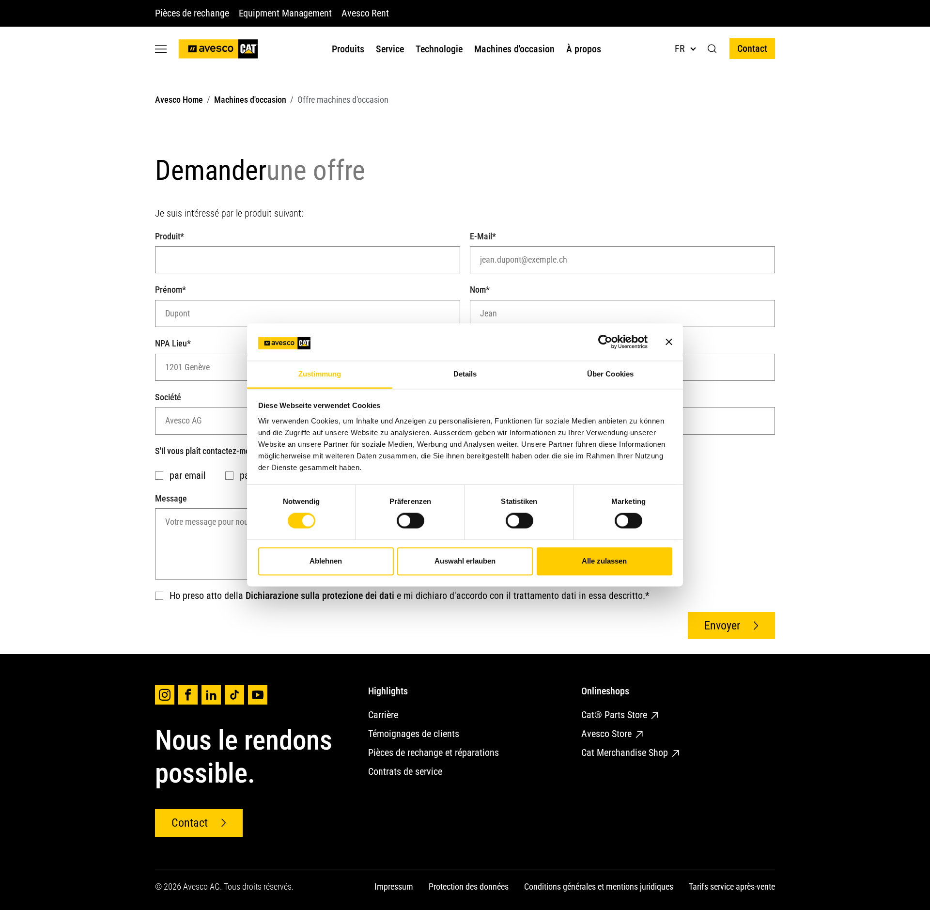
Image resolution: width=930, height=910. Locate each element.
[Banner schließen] (669, 342)
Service (390, 49)
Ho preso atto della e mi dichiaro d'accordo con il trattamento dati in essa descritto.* (408, 595)
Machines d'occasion (514, 49)
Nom (480, 289)
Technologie (439, 49)
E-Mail (483, 236)
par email (186, 475)
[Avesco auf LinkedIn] (211, 695)
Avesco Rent (365, 13)
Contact (752, 48)
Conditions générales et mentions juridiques (598, 886)
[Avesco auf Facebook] (188, 695)
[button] (712, 49)
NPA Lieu (173, 343)
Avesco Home (179, 99)
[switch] (410, 521)
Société (168, 397)
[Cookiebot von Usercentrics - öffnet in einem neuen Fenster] (605, 342)
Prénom (170, 289)
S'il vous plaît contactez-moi (205, 451)
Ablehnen (326, 561)
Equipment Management (285, 13)
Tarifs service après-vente (732, 886)
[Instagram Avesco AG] (164, 695)
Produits (348, 49)
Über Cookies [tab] (610, 374)
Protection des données (469, 886)
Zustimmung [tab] (319, 374)
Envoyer (722, 625)
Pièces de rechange (192, 13)
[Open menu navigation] (161, 49)
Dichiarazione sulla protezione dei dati (320, 595)
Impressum (393, 886)
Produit (169, 236)
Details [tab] (465, 374)
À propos (583, 49)
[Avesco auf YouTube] (257, 695)
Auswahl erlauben (465, 561)
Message (171, 498)
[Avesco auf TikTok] (234, 695)
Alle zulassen (604, 561)
